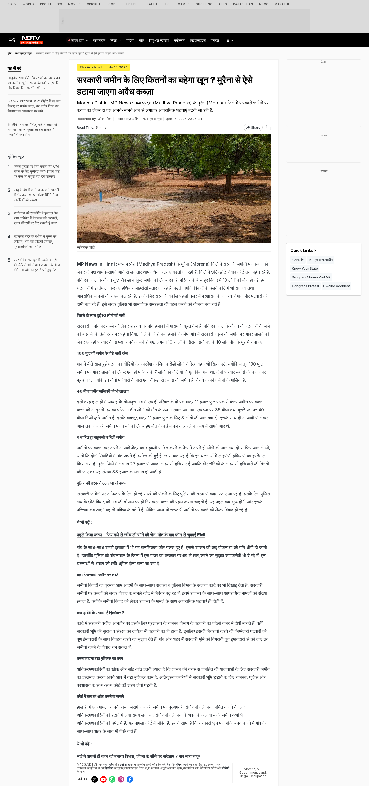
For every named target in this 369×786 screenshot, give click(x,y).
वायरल (215, 40)
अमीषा (135, 119)
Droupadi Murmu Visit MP (311, 277)
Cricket (94, 4)
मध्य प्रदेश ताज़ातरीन (320, 260)
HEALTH (151, 4)
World (28, 4)
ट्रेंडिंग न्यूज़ (16, 156)
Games (184, 4)
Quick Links (301, 250)
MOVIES (74, 4)
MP (259, 769)
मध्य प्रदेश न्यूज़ (152, 119)
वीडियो (130, 40)
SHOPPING (204, 4)
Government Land (252, 772)
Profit (46, 4)
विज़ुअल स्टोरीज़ (159, 40)
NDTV (12, 4)
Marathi (282, 4)
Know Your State (305, 268)
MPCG (264, 4)
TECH (167, 4)
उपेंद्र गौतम (105, 119)
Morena (249, 769)
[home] (31, 38)
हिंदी (60, 4)
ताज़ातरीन (99, 40)
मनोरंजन (179, 40)
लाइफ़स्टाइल (198, 40)
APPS (223, 4)
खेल (141, 40)
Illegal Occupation (253, 776)
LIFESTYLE (130, 4)
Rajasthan (243, 4)
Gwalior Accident (336, 286)
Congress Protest (305, 286)
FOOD (111, 4)
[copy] (268, 127)
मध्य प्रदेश (298, 260)
